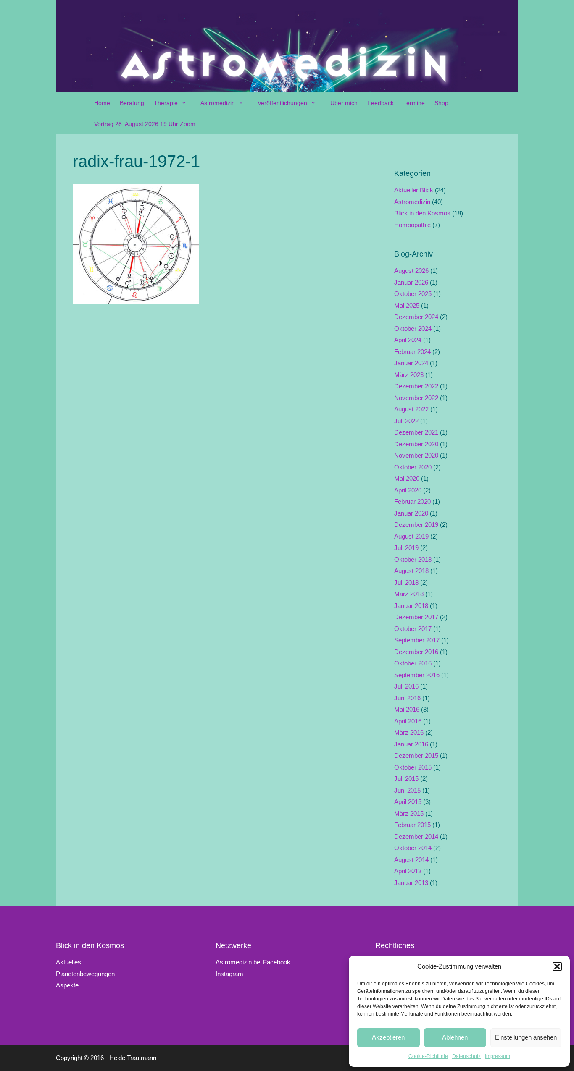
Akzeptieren (388, 1037)
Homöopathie (412, 224)
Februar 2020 (412, 501)
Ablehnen (455, 1037)
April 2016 (407, 721)
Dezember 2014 (416, 836)
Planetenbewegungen (85, 973)
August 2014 (411, 859)
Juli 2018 (406, 582)
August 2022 (411, 409)
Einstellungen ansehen (526, 1037)
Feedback (380, 103)
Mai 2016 (406, 709)
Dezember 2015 (416, 755)
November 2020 (416, 455)
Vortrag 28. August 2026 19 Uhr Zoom (144, 123)
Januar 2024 (411, 363)
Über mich (344, 103)
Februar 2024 (412, 351)
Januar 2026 (411, 282)
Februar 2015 (412, 824)
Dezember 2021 (416, 432)
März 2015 (409, 813)
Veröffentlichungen (282, 103)
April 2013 (407, 871)
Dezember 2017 (416, 617)
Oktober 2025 (413, 293)
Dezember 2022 (416, 386)
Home (102, 103)
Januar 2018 (411, 605)
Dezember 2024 (416, 316)
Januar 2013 (411, 882)
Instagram (229, 973)
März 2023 (409, 374)
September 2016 (417, 674)
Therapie (166, 103)
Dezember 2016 (416, 651)
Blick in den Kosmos (422, 213)
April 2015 (407, 801)
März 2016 (409, 732)
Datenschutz (466, 1056)
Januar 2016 (411, 744)
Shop (441, 103)
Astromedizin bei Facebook (253, 962)
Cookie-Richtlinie (428, 1056)
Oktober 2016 (413, 663)
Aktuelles (68, 962)
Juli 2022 (406, 420)
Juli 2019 (406, 547)
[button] (557, 966)
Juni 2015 (407, 790)
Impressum (497, 1056)
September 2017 (417, 640)
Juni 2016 (407, 698)
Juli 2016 (406, 686)
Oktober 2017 (413, 628)
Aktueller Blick (413, 190)
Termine (414, 103)
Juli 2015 (406, 778)
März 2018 (409, 593)
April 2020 (407, 490)
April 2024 (407, 339)
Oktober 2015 (413, 767)
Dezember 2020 (416, 444)
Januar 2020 (411, 513)
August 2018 (411, 570)
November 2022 (416, 397)
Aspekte (67, 985)
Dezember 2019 (416, 524)
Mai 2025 (406, 305)
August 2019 (411, 536)
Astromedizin (217, 103)
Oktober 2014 (413, 847)
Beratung (132, 103)
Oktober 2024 (413, 328)
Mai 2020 (406, 478)
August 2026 (411, 270)
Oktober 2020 (413, 467)
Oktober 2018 (413, 559)
